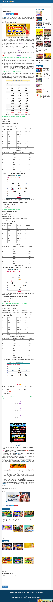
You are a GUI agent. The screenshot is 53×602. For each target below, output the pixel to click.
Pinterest (16, 14)
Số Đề (16, 592)
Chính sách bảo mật (23, 596)
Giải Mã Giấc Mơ (46, 46)
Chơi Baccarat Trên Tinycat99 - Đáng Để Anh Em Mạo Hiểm (28, 520)
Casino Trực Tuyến (21, 592)
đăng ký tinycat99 (24, 461)
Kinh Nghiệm (40, 592)
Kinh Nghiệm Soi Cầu (39, 46)
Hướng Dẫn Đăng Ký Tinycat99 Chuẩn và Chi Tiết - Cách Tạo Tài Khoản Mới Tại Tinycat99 (7, 536)
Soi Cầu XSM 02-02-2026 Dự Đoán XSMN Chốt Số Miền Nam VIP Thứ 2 (29, 553)
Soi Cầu (36, 592)
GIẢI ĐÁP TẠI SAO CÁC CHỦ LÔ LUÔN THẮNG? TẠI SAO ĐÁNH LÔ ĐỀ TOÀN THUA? (39, 50)
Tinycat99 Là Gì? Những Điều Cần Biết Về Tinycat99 (29, 535)
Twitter (12, 14)
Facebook (8, 14)
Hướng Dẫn (12, 592)
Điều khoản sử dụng (30, 596)
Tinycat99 (18, 453)
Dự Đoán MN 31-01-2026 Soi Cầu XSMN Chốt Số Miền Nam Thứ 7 (18, 567)
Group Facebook (38, 597)
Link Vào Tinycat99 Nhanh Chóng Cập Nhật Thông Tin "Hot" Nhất (7, 520)
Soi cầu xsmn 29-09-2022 (7, 17)
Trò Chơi (27, 592)
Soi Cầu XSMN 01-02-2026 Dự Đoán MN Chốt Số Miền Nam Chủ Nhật (6, 567)
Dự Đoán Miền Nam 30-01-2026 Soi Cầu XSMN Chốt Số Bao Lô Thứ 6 (29, 567)
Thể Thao (32, 592)
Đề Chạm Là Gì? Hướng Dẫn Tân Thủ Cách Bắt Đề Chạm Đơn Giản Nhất (47, 62)
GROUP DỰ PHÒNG (19, 422)
